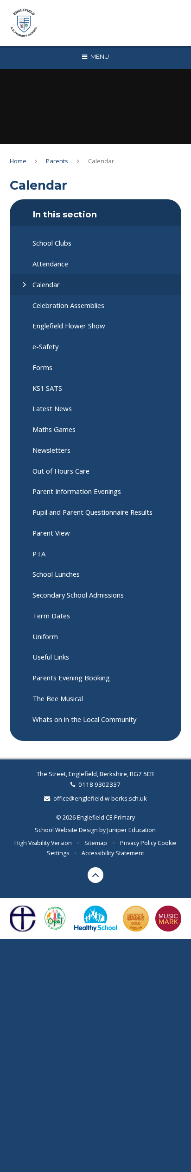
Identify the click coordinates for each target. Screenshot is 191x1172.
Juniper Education (131, 830)
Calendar (101, 161)
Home (18, 161)
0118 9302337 (99, 784)
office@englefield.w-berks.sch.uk (100, 798)
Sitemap (95, 843)
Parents (57, 161)
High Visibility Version (43, 843)
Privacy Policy (138, 843)
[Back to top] (95, 875)
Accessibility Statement (113, 853)
